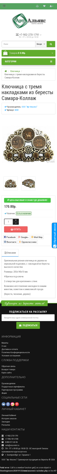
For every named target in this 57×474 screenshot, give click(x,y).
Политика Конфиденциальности (16, 352)
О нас (4, 346)
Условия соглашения (11, 355)
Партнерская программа (12, 390)
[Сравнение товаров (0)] (37, 6)
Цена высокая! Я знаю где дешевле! (28, 200)
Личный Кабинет (9, 415)
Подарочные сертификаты (13, 386)
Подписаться (30, 325)
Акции (4, 393)
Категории (10, 61)
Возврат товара (8, 369)
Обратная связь (9, 366)
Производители (8, 383)
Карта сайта (7, 372)
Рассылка (6, 425)
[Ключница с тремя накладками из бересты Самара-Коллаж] (28, 144)
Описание (11, 252)
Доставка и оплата (10, 349)
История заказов (9, 418)
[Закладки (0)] (44, 6)
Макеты (5, 343)
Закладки (6, 421)
